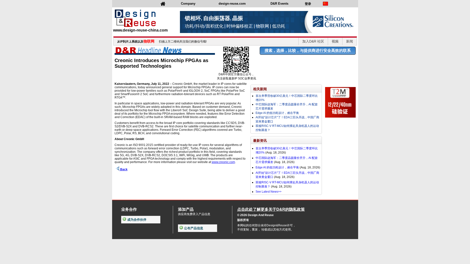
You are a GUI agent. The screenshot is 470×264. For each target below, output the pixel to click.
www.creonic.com (223, 162)
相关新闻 (260, 89)
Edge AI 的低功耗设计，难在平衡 (277, 113)
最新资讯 (260, 141)
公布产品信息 (193, 228)
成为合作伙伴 (136, 219)
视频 (335, 41)
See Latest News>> (269, 191)
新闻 (349, 41)
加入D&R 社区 (313, 41)
